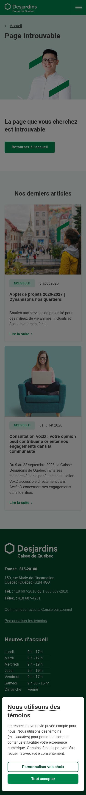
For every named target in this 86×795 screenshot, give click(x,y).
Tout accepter (43, 779)
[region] (43, 744)
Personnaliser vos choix (43, 767)
